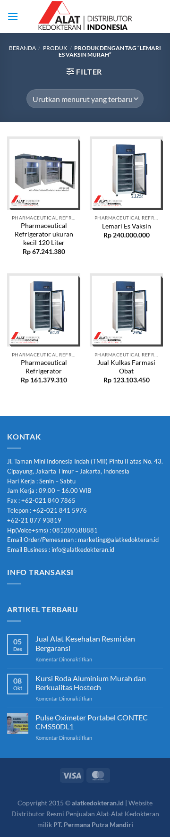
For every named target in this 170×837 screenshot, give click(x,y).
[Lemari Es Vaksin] (126, 173)
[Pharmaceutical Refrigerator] (43, 310)
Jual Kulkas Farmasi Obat (126, 367)
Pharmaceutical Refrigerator (44, 367)
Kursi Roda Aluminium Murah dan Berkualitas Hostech (90, 683)
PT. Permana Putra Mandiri (93, 824)
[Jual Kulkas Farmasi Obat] (126, 310)
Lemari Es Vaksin (126, 226)
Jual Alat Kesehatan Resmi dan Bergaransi (85, 643)
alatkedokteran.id (98, 803)
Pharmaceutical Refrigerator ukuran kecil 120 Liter (44, 234)
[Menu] (12, 16)
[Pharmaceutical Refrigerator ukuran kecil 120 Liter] (43, 173)
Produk (55, 47)
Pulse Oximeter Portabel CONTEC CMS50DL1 (91, 722)
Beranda (22, 47)
